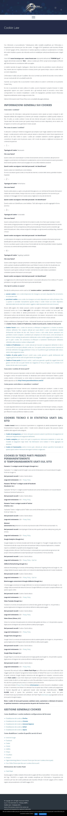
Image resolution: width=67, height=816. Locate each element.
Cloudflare (9, 755)
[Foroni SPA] (33, 7)
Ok (36, 814)
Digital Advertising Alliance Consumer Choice (19, 760)
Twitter (8, 743)
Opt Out (34, 560)
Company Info (16, 805)
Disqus (8, 752)
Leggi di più (43, 814)
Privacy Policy (27, 480)
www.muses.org (45, 695)
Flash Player (9, 771)
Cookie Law (7, 805)
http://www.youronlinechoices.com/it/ (30, 380)
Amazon (8, 757)
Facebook (9, 740)
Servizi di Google (11, 738)
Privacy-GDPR (23, 803)
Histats (8, 746)
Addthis (8, 749)
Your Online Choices (12, 763)
